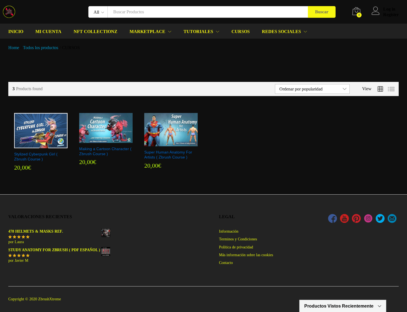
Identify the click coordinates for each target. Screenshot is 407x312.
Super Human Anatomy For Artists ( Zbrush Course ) (168, 154)
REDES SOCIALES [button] (281, 31)
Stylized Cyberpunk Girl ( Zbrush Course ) (36, 156)
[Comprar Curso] (40, 145)
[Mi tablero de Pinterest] (356, 219)
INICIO (15, 31)
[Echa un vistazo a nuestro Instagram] (368, 219)
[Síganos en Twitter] (380, 219)
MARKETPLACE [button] (147, 31)
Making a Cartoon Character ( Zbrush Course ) (105, 151)
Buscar (321, 11)
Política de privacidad (236, 247)
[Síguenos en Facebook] (332, 219)
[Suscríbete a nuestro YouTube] (344, 219)
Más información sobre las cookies (246, 255)
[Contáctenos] (392, 219)
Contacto (226, 263)
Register (391, 14)
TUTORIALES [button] (198, 31)
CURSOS (240, 31)
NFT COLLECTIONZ (95, 31)
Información (228, 231)
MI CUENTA (48, 31)
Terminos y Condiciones (238, 239)
